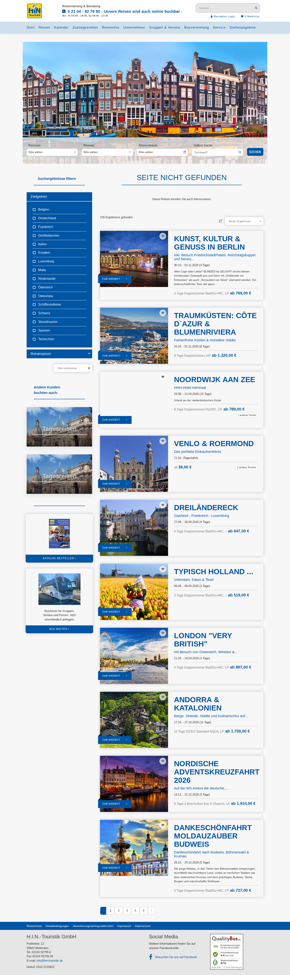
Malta (41, 270)
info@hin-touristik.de (49, 960)
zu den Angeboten (47, 439)
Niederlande (46, 278)
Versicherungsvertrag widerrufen (93, 926)
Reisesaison (41, 354)
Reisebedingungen (57, 926)
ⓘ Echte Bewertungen (233, 967)
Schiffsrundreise (49, 304)
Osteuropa (45, 296)
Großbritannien (48, 235)
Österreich (45, 287)
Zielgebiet (39, 197)
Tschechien (45, 339)
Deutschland (46, 218)
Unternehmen (134, 27)
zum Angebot (111, 278)
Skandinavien (47, 321)
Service (219, 27)
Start (31, 27)
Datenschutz (143, 926)
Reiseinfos (110, 27)
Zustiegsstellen (85, 27)
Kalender (61, 27)
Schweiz (43, 313)
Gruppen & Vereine (164, 27)
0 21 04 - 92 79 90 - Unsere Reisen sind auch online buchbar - (124, 11)
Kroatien (43, 252)
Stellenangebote (242, 27)
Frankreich (45, 226)
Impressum (124, 926)
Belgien (43, 209)
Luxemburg (45, 261)
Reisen (44, 27)
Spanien (43, 330)
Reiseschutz (34, 926)
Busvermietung (196, 27)
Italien (42, 244)
